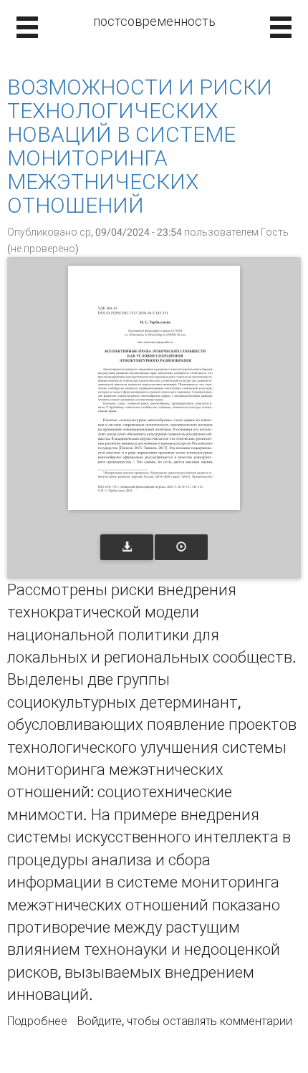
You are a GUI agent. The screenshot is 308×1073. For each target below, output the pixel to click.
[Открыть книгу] (154, 388)
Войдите (99, 1021)
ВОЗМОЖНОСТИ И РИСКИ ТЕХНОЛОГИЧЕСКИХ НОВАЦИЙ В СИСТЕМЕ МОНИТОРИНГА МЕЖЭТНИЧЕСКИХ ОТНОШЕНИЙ (139, 146)
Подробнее (37, 1021)
